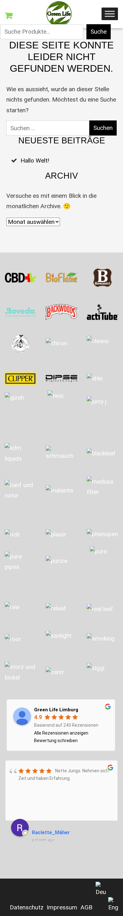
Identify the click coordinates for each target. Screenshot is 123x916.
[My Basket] (8, 16)
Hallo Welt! (34, 160)
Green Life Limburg (56, 710)
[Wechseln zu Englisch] (113, 905)
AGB (86, 907)
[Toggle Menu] (110, 14)
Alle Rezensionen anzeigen (61, 733)
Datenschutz (27, 907)
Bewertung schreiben (56, 740)
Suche (99, 31)
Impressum (62, 907)
